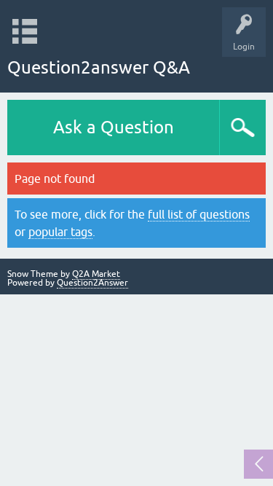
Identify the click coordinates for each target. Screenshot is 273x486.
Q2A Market (96, 274)
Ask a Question (113, 127)
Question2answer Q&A (98, 67)
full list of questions (199, 214)
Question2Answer (92, 283)
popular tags (60, 231)
